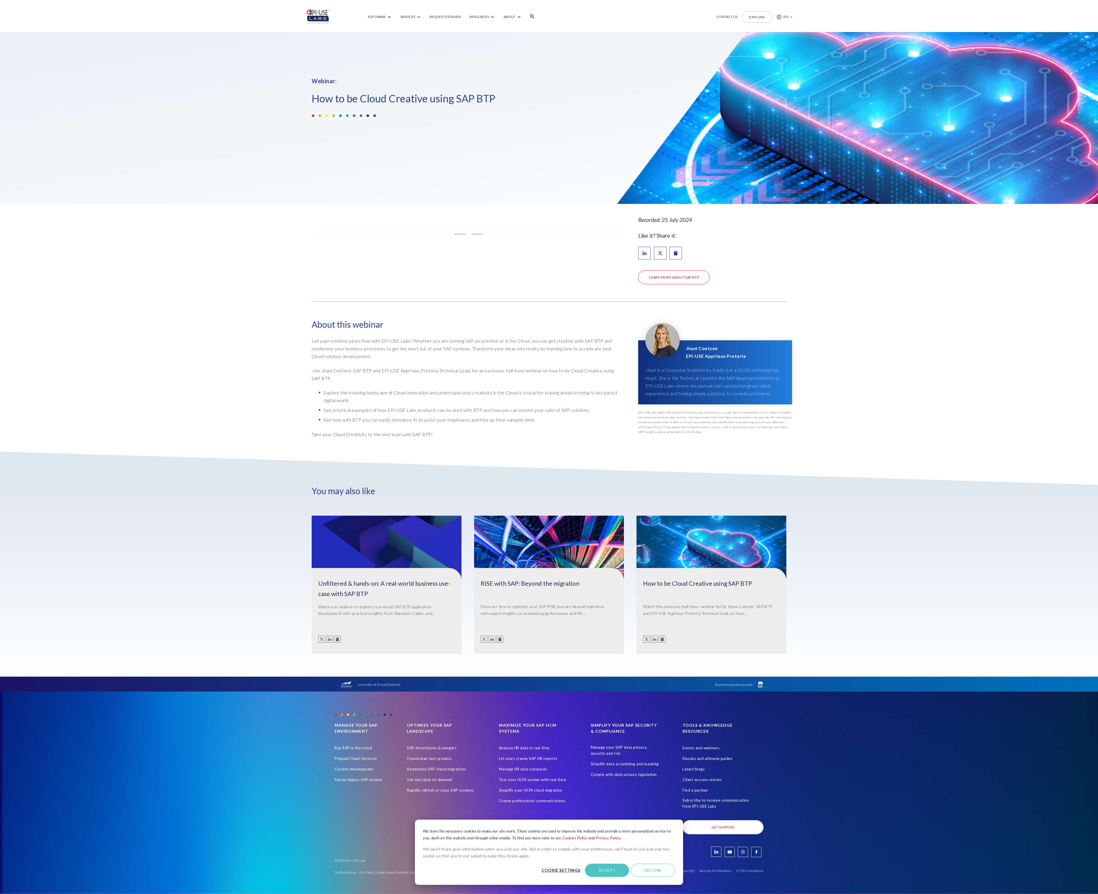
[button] (782, 17)
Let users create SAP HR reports (528, 758)
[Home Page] (318, 17)
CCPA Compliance (749, 871)
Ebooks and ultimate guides (707, 758)
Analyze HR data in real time (524, 748)
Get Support (723, 827)
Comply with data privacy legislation (624, 774)
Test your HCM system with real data (532, 779)
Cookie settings (561, 870)
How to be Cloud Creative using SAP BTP (697, 583)
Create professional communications (532, 800)
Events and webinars (701, 748)
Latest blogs (694, 769)
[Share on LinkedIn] (644, 253)
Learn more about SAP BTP (674, 277)
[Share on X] (660, 253)
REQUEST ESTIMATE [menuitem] (445, 17)
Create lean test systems (429, 758)
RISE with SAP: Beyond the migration (530, 583)
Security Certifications (715, 871)
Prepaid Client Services (356, 758)
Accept (607, 870)
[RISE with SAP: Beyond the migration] (549, 551)
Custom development (354, 769)
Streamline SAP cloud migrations (436, 769)
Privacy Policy (608, 837)
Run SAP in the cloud (353, 748)
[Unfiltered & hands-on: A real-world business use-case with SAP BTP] (387, 551)
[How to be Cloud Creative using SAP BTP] (711, 551)
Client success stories (702, 779)
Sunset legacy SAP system (358, 779)
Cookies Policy (575, 837)
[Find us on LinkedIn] (716, 852)
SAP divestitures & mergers (431, 748)
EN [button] (785, 17)
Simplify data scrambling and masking (625, 764)
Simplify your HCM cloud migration (530, 790)
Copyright (687, 871)
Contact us (727, 17)
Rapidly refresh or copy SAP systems (440, 790)
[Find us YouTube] (730, 852)
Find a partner (695, 790)
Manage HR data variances (523, 769)
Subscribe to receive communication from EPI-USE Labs (716, 803)
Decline (653, 870)
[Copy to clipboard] (337, 639)
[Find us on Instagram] (743, 852)
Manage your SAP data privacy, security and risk (619, 750)
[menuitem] (379, 17)
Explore (757, 17)
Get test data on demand (429, 779)
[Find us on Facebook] (756, 852)
